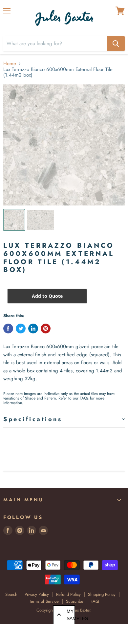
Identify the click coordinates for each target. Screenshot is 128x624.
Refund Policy (68, 594)
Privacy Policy (37, 594)
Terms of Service (44, 601)
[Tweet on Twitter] (21, 328)
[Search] (116, 43)
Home (9, 63)
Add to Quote (47, 296)
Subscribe (74, 601)
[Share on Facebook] (8, 328)
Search (11, 594)
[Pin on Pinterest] (46, 328)
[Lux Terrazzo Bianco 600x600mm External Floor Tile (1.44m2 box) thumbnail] (14, 219)
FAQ (95, 601)
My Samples (71, 615)
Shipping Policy (102, 594)
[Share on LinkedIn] (33, 328)
